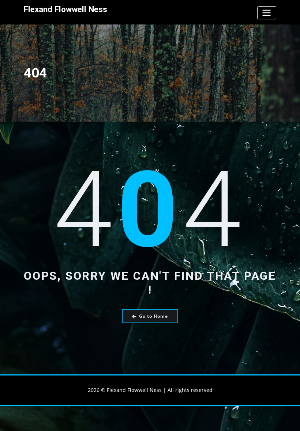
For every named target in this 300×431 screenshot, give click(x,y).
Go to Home (153, 316)
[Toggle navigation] (266, 12)
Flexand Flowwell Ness (65, 9)
